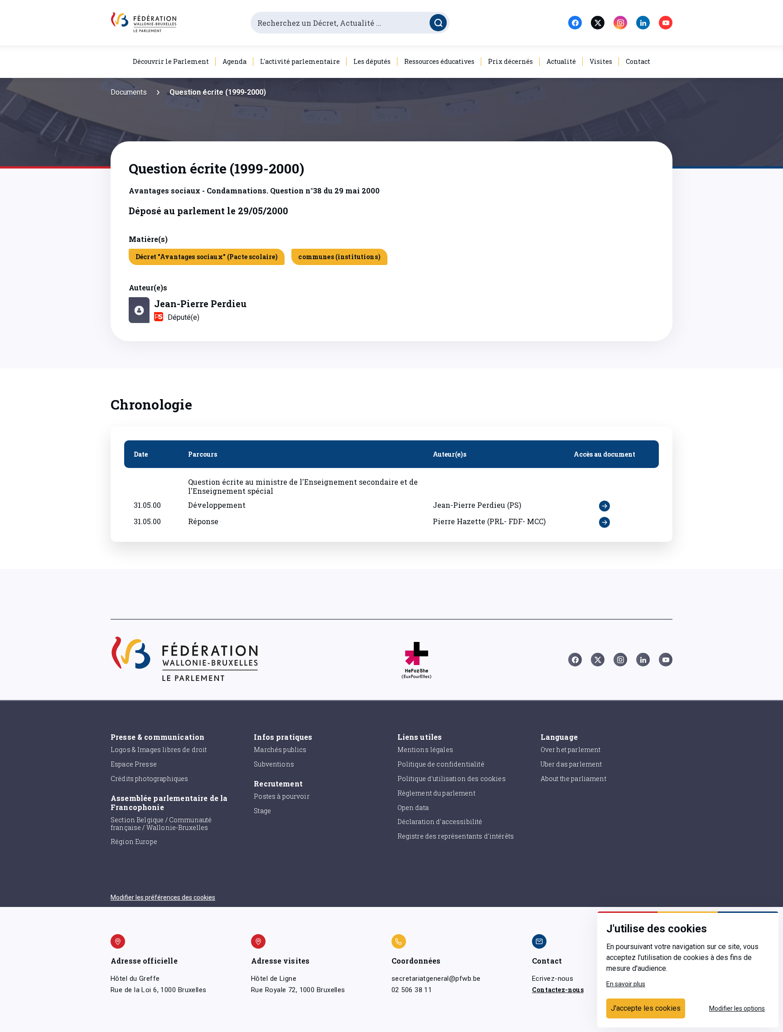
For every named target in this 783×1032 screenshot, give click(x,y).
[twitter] (597, 22)
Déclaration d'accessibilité (440, 821)
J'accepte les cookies (646, 1008)
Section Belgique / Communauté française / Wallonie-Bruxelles (161, 823)
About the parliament (573, 778)
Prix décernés (510, 61)
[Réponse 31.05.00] (604, 522)
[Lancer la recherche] (438, 22)
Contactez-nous (558, 989)
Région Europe (134, 841)
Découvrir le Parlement (171, 61)
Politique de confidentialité (440, 764)
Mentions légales (425, 749)
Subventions (274, 764)
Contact (638, 61)
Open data (413, 807)
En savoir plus (625, 984)
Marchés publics (280, 749)
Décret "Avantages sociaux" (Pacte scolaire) (206, 256)
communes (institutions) (339, 256)
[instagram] (620, 22)
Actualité (561, 61)
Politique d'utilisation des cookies (451, 778)
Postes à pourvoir (281, 796)
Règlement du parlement (436, 793)
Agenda (234, 61)
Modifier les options (737, 1008)
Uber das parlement (571, 764)
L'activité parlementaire (300, 61)
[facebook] (575, 22)
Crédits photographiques (149, 778)
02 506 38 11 (412, 990)
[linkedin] (643, 22)
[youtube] (665, 22)
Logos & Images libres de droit (159, 749)
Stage (262, 810)
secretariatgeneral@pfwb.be (436, 978)
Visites (601, 61)
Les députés (372, 61)
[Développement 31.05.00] (604, 506)
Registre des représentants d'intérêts (455, 836)
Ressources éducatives (439, 61)
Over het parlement (571, 749)
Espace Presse (134, 764)
